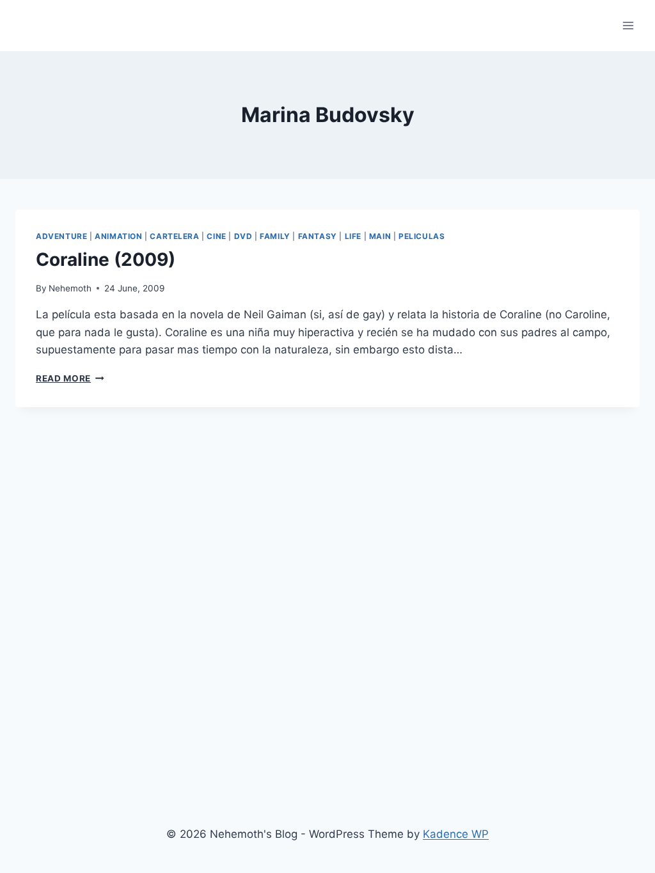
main (380, 236)
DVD (243, 236)
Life (353, 236)
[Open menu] (628, 25)
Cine (216, 236)
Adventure (61, 236)
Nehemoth (70, 288)
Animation (118, 236)
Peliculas (422, 236)
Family (275, 236)
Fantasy (317, 236)
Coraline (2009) (105, 259)
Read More (70, 378)
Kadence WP (456, 834)
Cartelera (174, 236)
